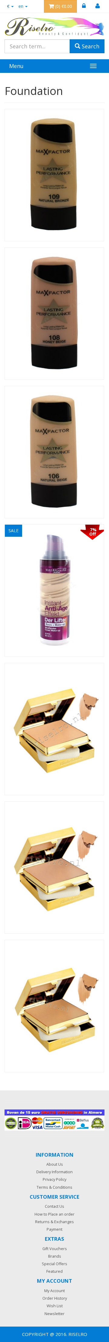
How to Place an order (54, 1214)
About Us (54, 1164)
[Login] (84, 6)
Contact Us (54, 1206)
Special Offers (54, 1263)
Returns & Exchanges (54, 1221)
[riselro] (54, 26)
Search (89, 46)
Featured (54, 1271)
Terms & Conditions (54, 1187)
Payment (54, 1229)
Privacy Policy (54, 1179)
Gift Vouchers (54, 1248)
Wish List (55, 1305)
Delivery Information (54, 1171)
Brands (54, 1256)
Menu (16, 66)
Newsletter (54, 1313)
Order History (54, 1298)
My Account (54, 1290)
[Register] (97, 6)
